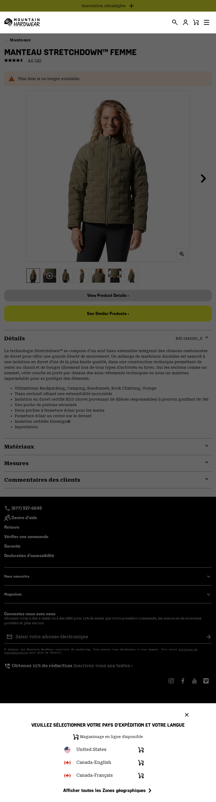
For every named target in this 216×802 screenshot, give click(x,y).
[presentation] (175, 22)
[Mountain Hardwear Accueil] (22, 22)
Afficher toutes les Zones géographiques (104, 790)
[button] (206, 22)
